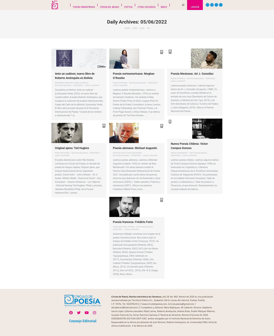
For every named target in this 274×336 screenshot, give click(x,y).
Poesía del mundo (120, 83)
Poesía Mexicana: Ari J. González (192, 73)
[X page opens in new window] (212, 5)
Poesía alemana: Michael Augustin (135, 148)
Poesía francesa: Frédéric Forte (133, 222)
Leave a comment (92, 85)
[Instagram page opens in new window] (216, 5)
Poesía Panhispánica (179, 153)
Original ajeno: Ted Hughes (72, 148)
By (63, 85)
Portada (131, 227)
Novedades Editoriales (64, 83)
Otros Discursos (119, 153)
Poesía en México (81, 83)
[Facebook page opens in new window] (207, 5)
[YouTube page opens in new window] (221, 5)
